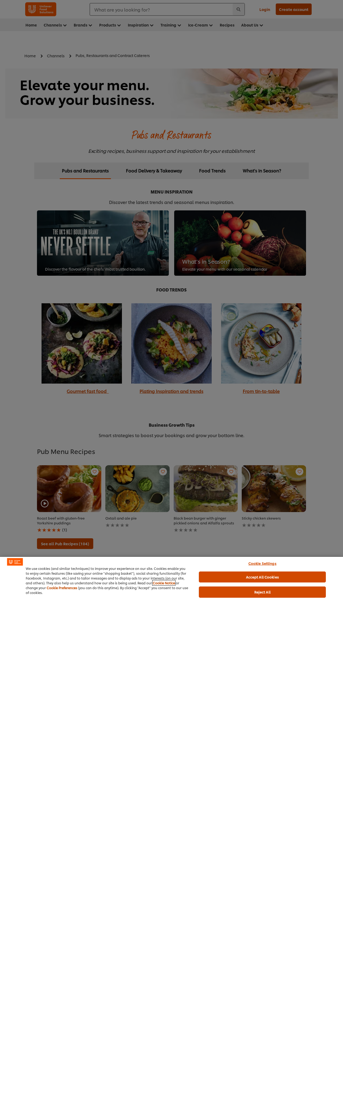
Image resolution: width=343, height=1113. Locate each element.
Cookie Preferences (62, 587)
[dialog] (171, 834)
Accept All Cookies (262, 576)
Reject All (262, 591)
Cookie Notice (164, 583)
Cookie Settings (262, 563)
